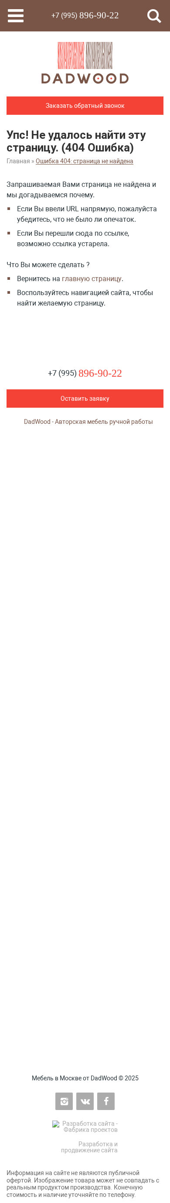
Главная (18, 161)
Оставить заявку (85, 398)
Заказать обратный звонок (85, 105)
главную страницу (92, 279)
